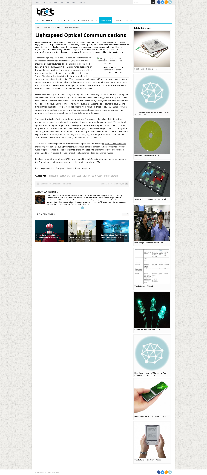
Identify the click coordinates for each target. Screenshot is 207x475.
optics (107, 176)
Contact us (81, 2)
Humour (129, 20)
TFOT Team (47, 2)
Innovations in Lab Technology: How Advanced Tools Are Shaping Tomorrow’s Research (114, 237)
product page (62, 162)
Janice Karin (50, 191)
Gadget (94, 20)
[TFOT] (45, 11)
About (38, 2)
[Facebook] (159, 2)
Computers (59, 20)
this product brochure (84, 162)
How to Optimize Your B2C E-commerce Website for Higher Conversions (47, 237)
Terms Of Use (58, 2)
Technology (82, 20)
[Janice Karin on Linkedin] (82, 207)
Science (71, 20)
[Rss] (166, 2)
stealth (114, 176)
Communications (44, 20)
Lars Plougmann (58, 168)
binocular (53, 176)
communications (68, 176)
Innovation (105, 20)
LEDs (79, 176)
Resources (118, 20)
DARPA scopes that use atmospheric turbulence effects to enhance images (79, 153)
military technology (92, 176)
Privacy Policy (70, 2)
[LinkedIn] (170, 2)
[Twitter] (162, 2)
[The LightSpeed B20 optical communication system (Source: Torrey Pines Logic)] (112, 63)
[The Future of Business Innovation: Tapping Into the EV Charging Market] (82, 234)
